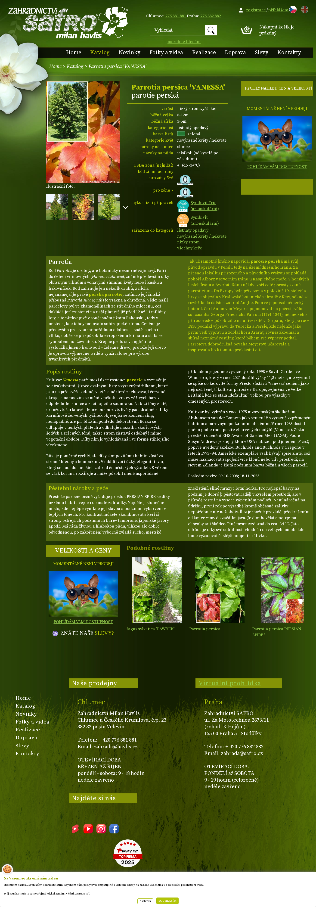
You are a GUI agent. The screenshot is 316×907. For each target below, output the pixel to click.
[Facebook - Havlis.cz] (114, 831)
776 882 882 (210, 16)
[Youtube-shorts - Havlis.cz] (75, 831)
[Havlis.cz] (68, 22)
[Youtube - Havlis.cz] (88, 831)
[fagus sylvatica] (157, 590)
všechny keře (189, 248)
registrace (256, 10)
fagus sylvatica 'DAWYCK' (150, 629)
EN (304, 8)
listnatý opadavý (192, 230)
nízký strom (188, 242)
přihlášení (278, 10)
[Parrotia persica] (219, 590)
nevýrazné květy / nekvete (202, 236)
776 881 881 (175, 16)
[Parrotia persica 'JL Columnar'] (282, 590)
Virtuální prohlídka (229, 683)
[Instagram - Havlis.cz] (101, 831)
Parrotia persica (204, 629)
